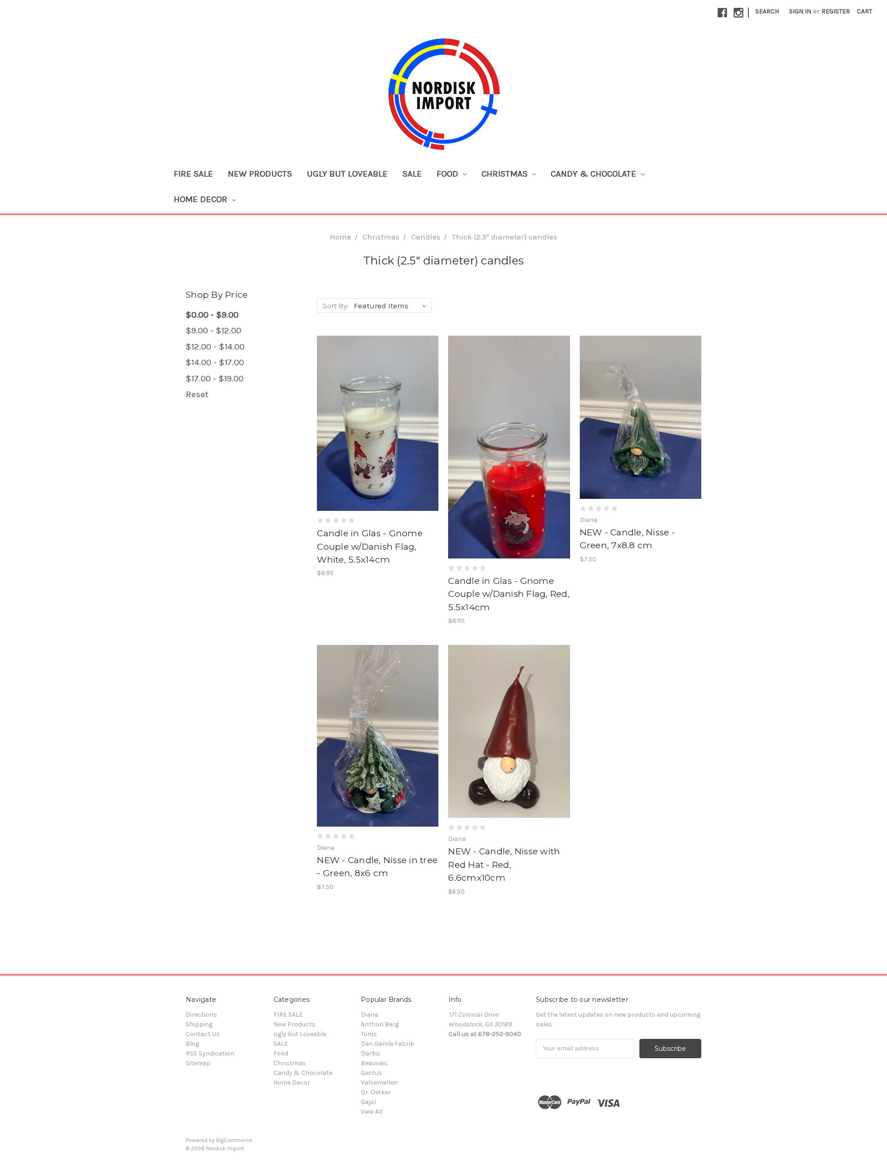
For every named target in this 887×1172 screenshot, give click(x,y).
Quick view (377, 415)
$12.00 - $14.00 (215, 347)
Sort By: (335, 305)
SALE (412, 174)
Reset (197, 394)
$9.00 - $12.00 (213, 330)
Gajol (368, 1102)
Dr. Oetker (376, 1092)
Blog (192, 1044)
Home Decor (202, 199)
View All (372, 1112)
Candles (425, 236)
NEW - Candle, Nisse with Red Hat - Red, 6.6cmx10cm (504, 864)
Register (835, 11)
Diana (369, 1015)
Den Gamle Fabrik (387, 1044)
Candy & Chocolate (594, 174)
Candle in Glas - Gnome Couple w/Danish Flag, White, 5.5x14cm (370, 546)
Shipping (199, 1024)
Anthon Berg (380, 1024)
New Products (260, 174)
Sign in (800, 11)
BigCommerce (234, 1140)
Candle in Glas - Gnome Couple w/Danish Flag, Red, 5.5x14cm (509, 594)
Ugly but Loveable (347, 174)
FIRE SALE (193, 174)
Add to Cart (378, 431)
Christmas (505, 174)
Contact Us (203, 1034)
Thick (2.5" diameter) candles (504, 236)
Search (767, 11)
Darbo (370, 1053)
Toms (369, 1034)
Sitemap (198, 1063)
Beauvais (374, 1063)
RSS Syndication (210, 1053)
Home (340, 236)
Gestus (371, 1073)
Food (449, 174)
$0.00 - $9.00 (212, 315)
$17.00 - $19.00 (214, 379)
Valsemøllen (379, 1082)
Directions (201, 1015)
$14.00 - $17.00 (215, 362)
